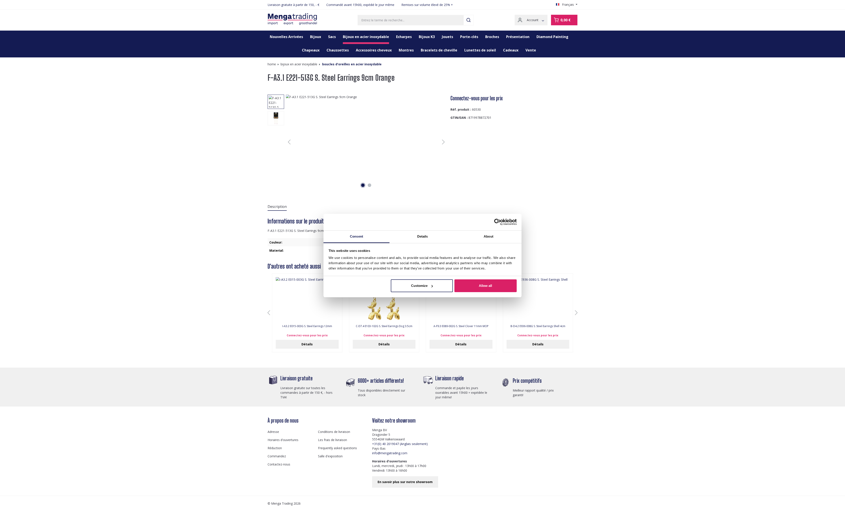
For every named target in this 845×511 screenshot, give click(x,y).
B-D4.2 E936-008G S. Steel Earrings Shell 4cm (538, 326)
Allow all (485, 286)
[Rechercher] (468, 20)
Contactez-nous (279, 464)
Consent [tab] (356, 236)
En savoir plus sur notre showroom (405, 482)
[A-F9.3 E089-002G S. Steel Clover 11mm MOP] (461, 299)
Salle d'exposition (330, 456)
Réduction (275, 448)
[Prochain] (443, 142)
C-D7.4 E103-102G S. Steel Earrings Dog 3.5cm (384, 326)
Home (272, 64)
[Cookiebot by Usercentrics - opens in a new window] (497, 222)
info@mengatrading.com (389, 453)
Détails (307, 344)
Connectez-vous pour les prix (476, 98)
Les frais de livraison (332, 440)
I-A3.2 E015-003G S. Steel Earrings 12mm (307, 326)
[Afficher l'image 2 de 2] (369, 185)
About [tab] (488, 236)
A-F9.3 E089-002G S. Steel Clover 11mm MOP (461, 326)
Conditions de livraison (334, 432)
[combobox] (411, 20)
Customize (419, 286)
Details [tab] (422, 236)
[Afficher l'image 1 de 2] (363, 185)
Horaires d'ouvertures (283, 440)
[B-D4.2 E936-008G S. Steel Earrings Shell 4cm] (538, 299)
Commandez (277, 456)
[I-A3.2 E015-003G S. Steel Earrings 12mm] (307, 299)
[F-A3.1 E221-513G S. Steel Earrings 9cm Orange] (366, 142)
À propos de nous (283, 420)
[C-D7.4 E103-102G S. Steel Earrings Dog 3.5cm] (384, 299)
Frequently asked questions (337, 448)
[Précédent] (289, 142)
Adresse (273, 432)
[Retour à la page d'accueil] (292, 19)
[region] (357, 142)
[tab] (277, 207)
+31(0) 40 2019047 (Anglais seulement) (400, 444)
